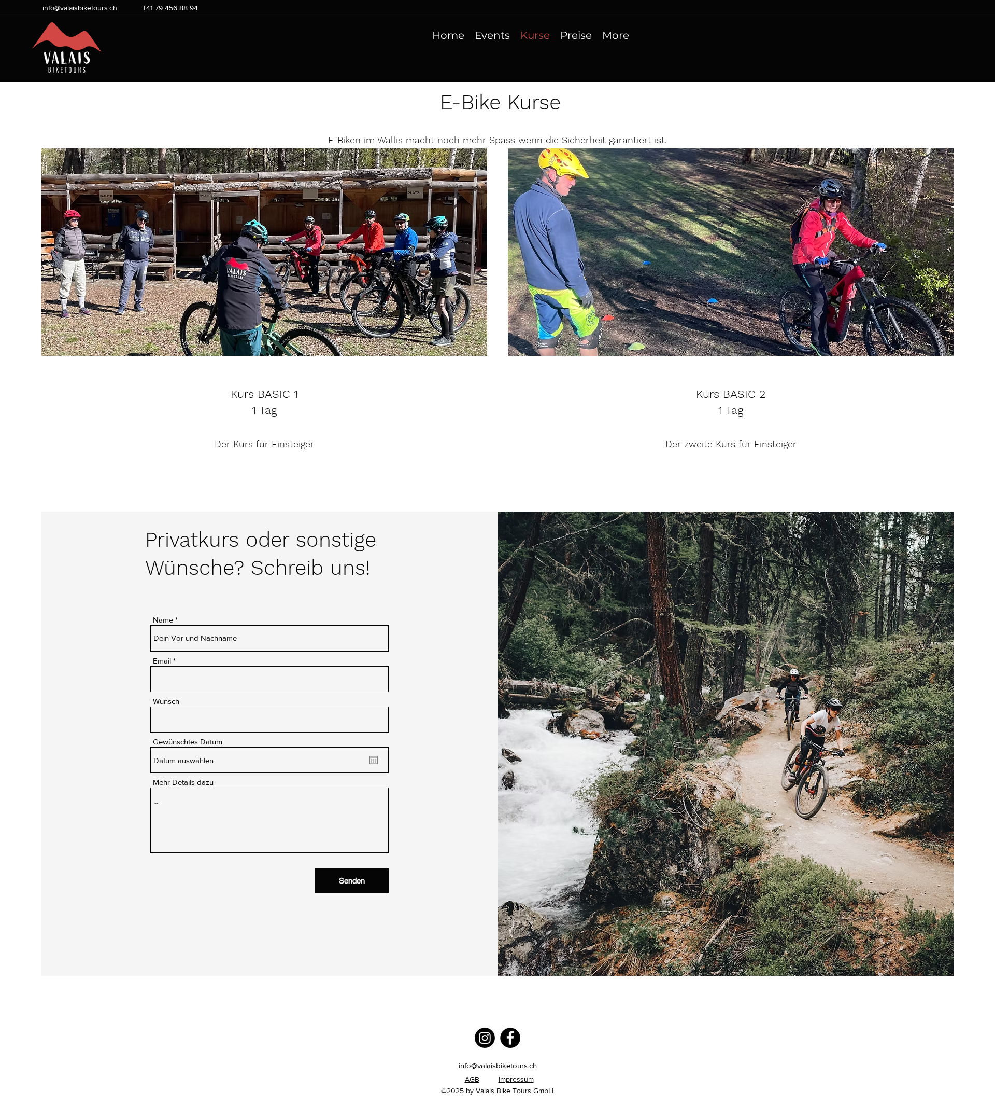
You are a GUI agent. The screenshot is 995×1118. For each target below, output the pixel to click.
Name (163, 620)
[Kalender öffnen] (373, 760)
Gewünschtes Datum (187, 742)
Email (162, 661)
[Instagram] (485, 1038)
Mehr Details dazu (183, 782)
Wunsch (166, 701)
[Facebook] (510, 1038)
